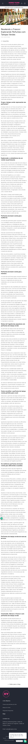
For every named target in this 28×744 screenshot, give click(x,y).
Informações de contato (20, 740)
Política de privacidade (9, 740)
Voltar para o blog (14, 684)
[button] (2, 3)
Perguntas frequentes (8, 710)
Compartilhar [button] (6, 41)
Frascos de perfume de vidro (10, 704)
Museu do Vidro (6, 707)
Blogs (4, 713)
